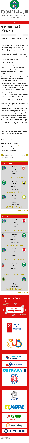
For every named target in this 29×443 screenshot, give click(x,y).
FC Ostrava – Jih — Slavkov (14, 230)
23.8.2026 (14, 219)
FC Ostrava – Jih (14, 12)
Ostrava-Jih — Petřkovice (14, 192)
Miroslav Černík (12, 35)
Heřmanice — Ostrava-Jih (14, 289)
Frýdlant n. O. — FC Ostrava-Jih (14, 274)
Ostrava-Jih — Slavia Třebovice (14, 178)
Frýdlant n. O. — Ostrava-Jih (14, 245)
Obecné (26, 35)
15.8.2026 (14, 166)
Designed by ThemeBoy (6, 438)
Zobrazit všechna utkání (22, 210)
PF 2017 (25, 155)
